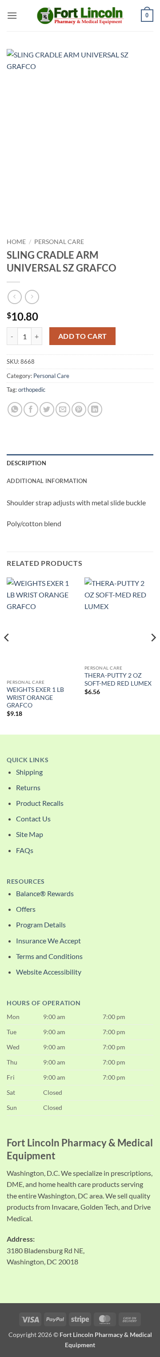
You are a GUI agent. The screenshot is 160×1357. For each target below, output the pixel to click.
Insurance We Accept (48, 940)
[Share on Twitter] (47, 409)
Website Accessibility (48, 971)
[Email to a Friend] (63, 409)
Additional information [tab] (47, 480)
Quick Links (27, 760)
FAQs (24, 850)
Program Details (41, 924)
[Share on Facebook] (31, 409)
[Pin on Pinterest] (79, 409)
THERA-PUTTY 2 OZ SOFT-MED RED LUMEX (118, 679)
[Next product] (14, 297)
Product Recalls (40, 803)
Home (16, 241)
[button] (12, 15)
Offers (26, 909)
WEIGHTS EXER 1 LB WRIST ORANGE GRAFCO (35, 697)
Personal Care (59, 241)
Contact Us (33, 818)
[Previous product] (32, 297)
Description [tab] (26, 463)
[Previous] (7, 655)
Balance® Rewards (45, 893)
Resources (26, 881)
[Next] (153, 655)
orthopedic (31, 389)
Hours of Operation (43, 1003)
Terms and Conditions (49, 956)
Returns (28, 787)
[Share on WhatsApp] (15, 409)
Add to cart (82, 336)
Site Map (29, 834)
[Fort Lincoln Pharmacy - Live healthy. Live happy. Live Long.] (80, 15)
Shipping (29, 772)
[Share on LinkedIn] (95, 409)
